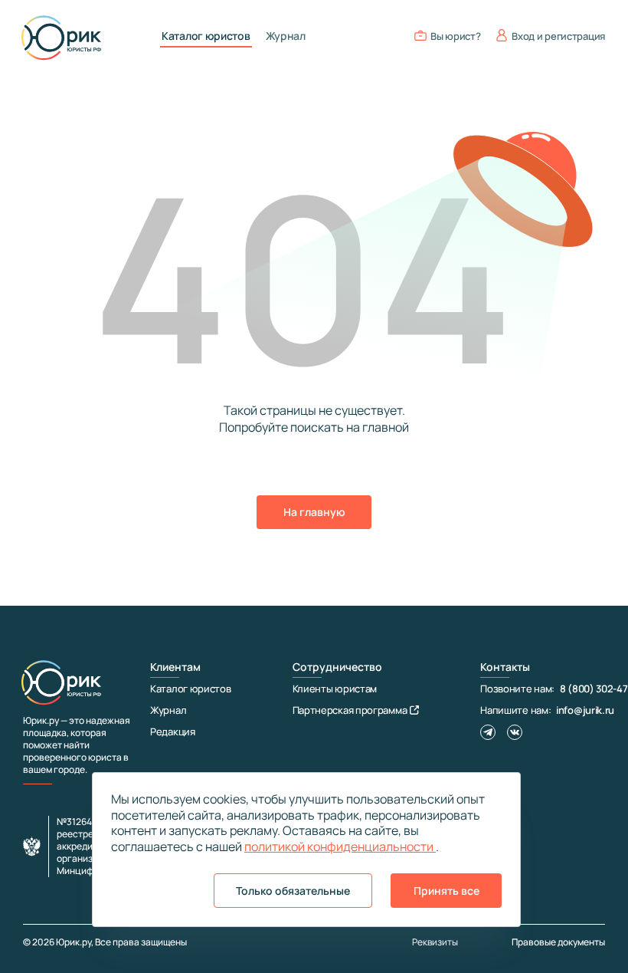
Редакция (172, 731)
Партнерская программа (350, 710)
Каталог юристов (206, 36)
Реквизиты (435, 942)
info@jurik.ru (585, 710)
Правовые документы (558, 941)
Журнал (286, 36)
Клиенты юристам (335, 688)
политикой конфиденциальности (340, 846)
